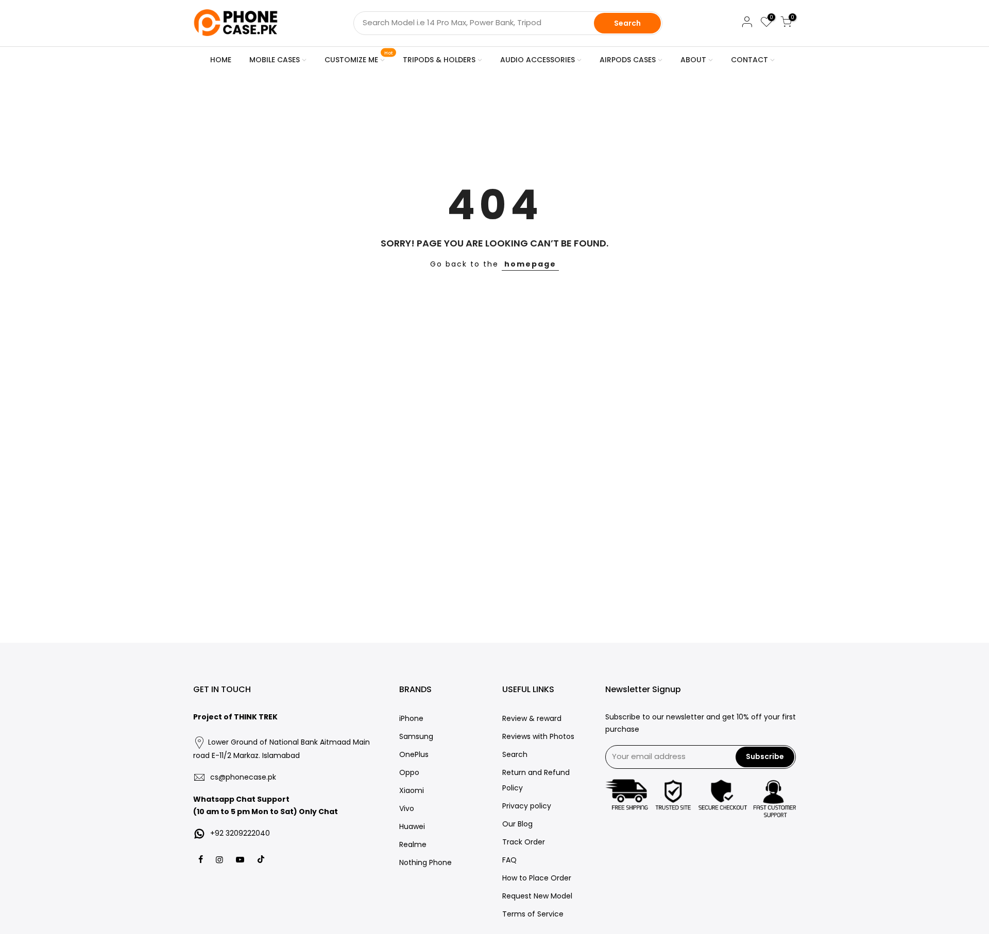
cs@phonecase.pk (243, 777)
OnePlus (414, 754)
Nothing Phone (425, 862)
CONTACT (749, 60)
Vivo (406, 808)
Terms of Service (533, 914)
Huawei (412, 826)
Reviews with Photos (538, 736)
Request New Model (537, 896)
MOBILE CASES (274, 60)
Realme (413, 844)
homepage (530, 264)
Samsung (416, 736)
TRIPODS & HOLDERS (439, 60)
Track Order (523, 842)
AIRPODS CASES (628, 60)
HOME (220, 60)
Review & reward (531, 718)
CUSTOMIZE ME (359, 57)
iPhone (411, 718)
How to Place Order (536, 878)
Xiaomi (411, 790)
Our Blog (517, 824)
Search (627, 23)
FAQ (509, 860)
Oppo (409, 772)
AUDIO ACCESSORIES (537, 60)
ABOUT (693, 60)
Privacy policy (526, 806)
